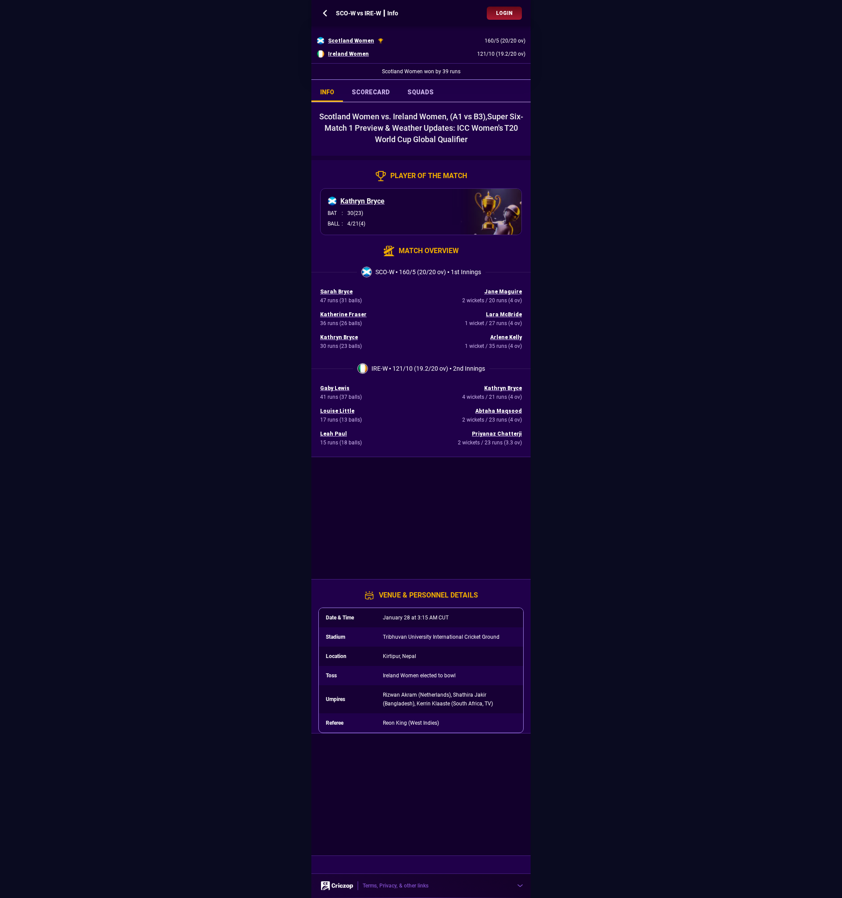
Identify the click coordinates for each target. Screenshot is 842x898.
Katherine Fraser (343, 314)
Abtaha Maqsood (498, 411)
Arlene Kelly (506, 337)
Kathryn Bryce (362, 201)
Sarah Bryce (336, 292)
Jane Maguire (503, 292)
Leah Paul (333, 434)
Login (504, 13)
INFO (327, 92)
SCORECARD (371, 92)
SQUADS (420, 92)
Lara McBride (504, 314)
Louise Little (337, 411)
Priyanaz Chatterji (497, 434)
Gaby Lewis (335, 388)
